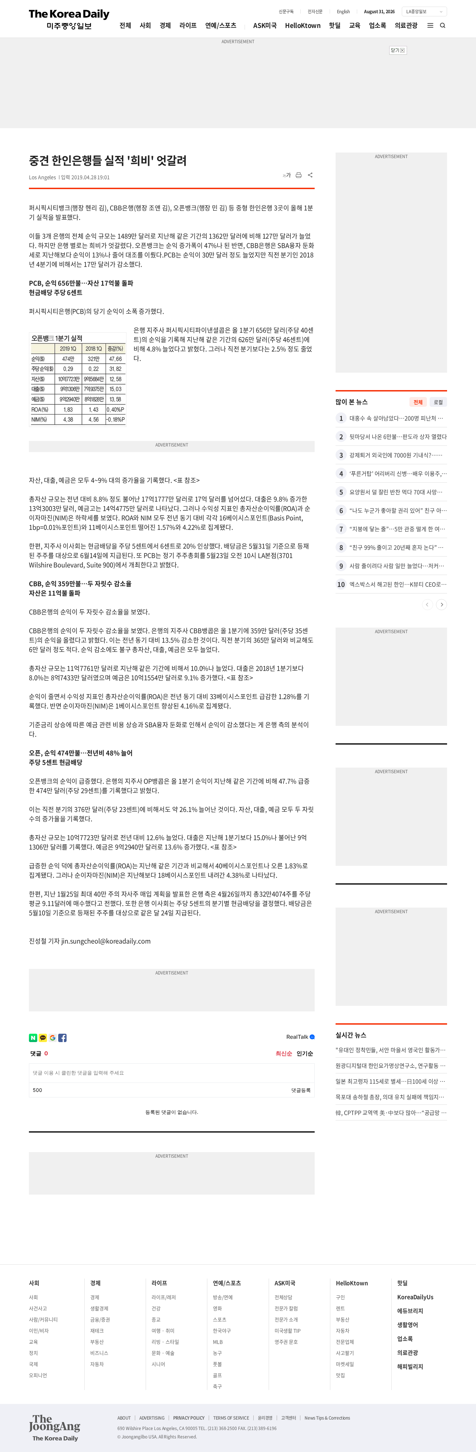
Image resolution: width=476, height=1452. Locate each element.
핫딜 (334, 25)
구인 (340, 1297)
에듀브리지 (410, 1310)
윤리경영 (265, 1418)
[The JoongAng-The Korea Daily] (54, 1428)
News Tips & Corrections (327, 1418)
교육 (355, 25)
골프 (217, 1375)
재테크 (97, 1330)
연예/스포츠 (221, 25)
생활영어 (407, 1324)
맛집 (340, 1375)
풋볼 (217, 1363)
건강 (156, 1308)
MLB (218, 1341)
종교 (156, 1319)
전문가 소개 (286, 1319)
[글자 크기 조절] (287, 175)
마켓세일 (345, 1363)
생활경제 (99, 1308)
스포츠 (220, 1319)
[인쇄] (298, 175)
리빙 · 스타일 (165, 1341)
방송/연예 (223, 1297)
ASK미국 (265, 25)
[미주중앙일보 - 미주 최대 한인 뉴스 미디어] (69, 19)
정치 (33, 1352)
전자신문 (315, 11)
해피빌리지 (410, 1366)
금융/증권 (100, 1319)
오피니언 (38, 1375)
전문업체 (345, 1341)
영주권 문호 (286, 1341)
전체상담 (284, 1297)
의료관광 (406, 25)
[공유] (310, 175)
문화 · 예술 (163, 1352)
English (343, 11)
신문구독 (286, 11)
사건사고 (38, 1308)
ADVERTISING (151, 1418)
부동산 (97, 1341)
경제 (165, 25)
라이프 (188, 25)
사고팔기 (345, 1352)
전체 (125, 25)
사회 (145, 25)
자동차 (97, 1363)
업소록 (377, 25)
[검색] (443, 25)
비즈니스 (99, 1352)
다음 (441, 604)
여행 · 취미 (163, 1330)
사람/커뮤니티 (43, 1319)
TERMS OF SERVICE (231, 1418)
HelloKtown (303, 25)
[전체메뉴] (430, 25)
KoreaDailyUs (415, 1296)
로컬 (438, 401)
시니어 (158, 1363)
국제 (33, 1363)
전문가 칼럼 (286, 1308)
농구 (217, 1352)
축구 (217, 1386)
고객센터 (288, 1418)
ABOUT (124, 1418)
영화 (217, 1308)
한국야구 (222, 1330)
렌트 (340, 1308)
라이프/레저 (164, 1297)
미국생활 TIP (288, 1330)
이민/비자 (39, 1330)
